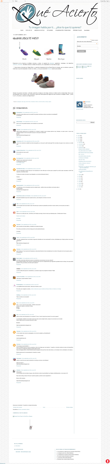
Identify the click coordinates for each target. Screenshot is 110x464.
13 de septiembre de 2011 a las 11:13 (30, 112)
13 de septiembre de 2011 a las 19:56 (28, 224)
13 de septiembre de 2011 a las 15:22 (31, 158)
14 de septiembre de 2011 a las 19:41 (26, 314)
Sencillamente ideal (20, 168)
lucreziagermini (19, 158)
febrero (80, 185)
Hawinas (49, 68)
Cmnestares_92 (19, 141)
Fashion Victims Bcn (20, 150)
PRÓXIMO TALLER (77, 30)
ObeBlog (18, 295)
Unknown (18, 224)
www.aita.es (17, 445)
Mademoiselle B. (19, 185)
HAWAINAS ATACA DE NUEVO (85, 161)
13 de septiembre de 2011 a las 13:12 (33, 150)
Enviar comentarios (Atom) (24, 409)
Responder (18, 117)
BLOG (22, 30)
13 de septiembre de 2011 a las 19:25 (27, 211)
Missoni (37, 101)
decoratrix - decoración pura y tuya (23, 451)
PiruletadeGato (19, 284)
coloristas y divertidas (17, 64)
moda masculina (42, 101)
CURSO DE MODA (82, 169)
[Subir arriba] (108, 461)
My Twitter (18, 218)
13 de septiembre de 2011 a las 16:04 (31, 185)
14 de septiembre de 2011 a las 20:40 (28, 344)
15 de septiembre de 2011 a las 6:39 (28, 370)
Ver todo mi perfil (79, 109)
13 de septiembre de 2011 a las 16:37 (38, 195)
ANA (17, 203)
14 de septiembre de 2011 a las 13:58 (32, 276)
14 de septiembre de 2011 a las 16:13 (28, 295)
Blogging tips (2, 463)
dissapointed (19, 112)
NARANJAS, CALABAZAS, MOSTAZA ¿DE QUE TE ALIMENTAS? (87, 167)
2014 (79, 135)
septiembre (81, 147)
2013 (79, 137)
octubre (80, 145)
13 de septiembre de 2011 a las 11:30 (30, 121)
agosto (80, 174)
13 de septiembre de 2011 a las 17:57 (26, 203)
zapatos (49, 101)
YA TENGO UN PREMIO (83, 157)
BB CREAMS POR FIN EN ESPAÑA (86, 152)
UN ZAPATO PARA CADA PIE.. (85, 156)
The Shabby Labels (20, 162)
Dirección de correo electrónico (87, 41)
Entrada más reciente (17, 407)
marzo (80, 183)
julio (80, 176)
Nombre (79, 46)
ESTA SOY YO (29, 30)
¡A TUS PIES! (81, 164)
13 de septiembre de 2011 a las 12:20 (28, 129)
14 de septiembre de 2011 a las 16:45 (26, 302)
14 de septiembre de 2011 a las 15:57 (31, 284)
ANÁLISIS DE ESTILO (39, 30)
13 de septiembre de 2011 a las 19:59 (27, 237)
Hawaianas (33, 101)
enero (80, 186)
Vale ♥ (17, 211)
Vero (17, 302)
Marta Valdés (19, 258)
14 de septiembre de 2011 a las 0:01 (29, 258)
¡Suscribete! (86, 30)
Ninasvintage (19, 121)
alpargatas (52, 63)
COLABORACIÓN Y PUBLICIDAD (63, 30)
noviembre (81, 144)
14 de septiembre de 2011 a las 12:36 (28, 268)
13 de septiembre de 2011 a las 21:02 (28, 249)
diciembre (81, 142)
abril (80, 181)
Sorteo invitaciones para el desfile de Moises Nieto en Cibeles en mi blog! (46, 288)
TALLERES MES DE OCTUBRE (85, 150)
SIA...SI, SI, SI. (81, 154)
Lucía (17, 237)
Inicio (44, 407)
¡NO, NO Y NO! (82, 159)
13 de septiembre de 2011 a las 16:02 (33, 168)
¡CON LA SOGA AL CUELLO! (84, 163)
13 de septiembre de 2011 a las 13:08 (31, 141)
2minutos (18, 370)
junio (80, 178)
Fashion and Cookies (20, 216)
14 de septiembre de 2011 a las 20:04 (28, 331)
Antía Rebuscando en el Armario (23, 195)
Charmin (18, 129)
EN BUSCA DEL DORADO (84, 149)
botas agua (24, 101)
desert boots (28, 101)
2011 (79, 140)
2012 (79, 139)
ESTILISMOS (50, 30)
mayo (80, 179)
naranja (46, 101)
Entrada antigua (69, 407)
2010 (79, 189)
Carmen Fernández (20, 276)
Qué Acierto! (87, 101)
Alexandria (18, 358)
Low (17, 314)
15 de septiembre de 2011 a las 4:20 (29, 358)
